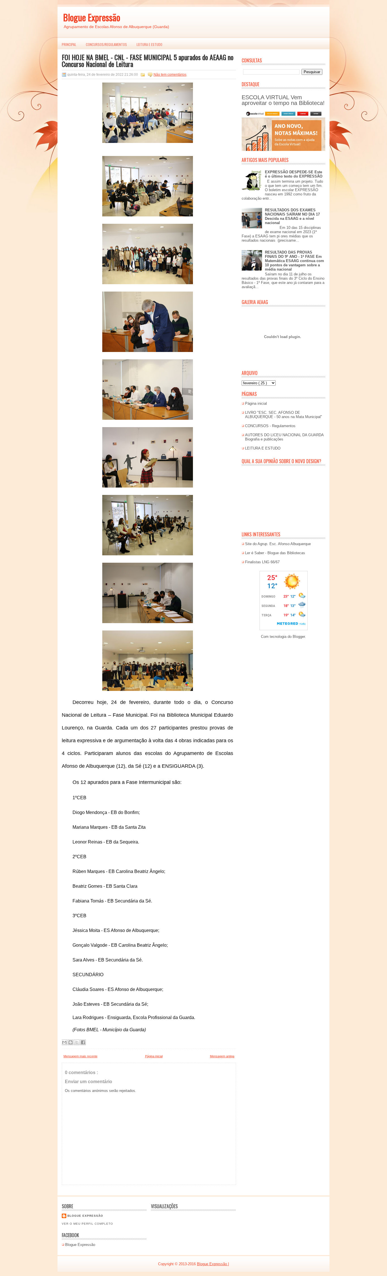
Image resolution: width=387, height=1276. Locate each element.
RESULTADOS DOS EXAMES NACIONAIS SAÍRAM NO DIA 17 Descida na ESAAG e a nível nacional (292, 216)
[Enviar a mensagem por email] (64, 1042)
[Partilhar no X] (77, 1042)
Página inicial (154, 1056)
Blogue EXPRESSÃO (85, 1215)
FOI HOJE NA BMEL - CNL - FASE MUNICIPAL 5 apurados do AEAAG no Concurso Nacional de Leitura (147, 60)
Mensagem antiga (222, 1056)
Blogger (299, 636)
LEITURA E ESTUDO (149, 44)
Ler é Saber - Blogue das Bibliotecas (275, 553)
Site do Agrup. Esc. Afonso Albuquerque (278, 544)
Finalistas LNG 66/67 (262, 562)
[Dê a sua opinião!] (70, 1042)
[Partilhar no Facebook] (83, 1042)
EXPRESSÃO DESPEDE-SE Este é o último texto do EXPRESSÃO (293, 174)
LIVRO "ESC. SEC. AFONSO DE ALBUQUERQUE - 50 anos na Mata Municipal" (283, 414)
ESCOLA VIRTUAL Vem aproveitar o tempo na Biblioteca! (283, 100)
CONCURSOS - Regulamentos (270, 426)
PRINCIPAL (69, 44)
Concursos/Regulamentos (106, 44)
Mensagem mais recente (80, 1056)
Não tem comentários (170, 75)
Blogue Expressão (91, 17)
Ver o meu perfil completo (87, 1223)
